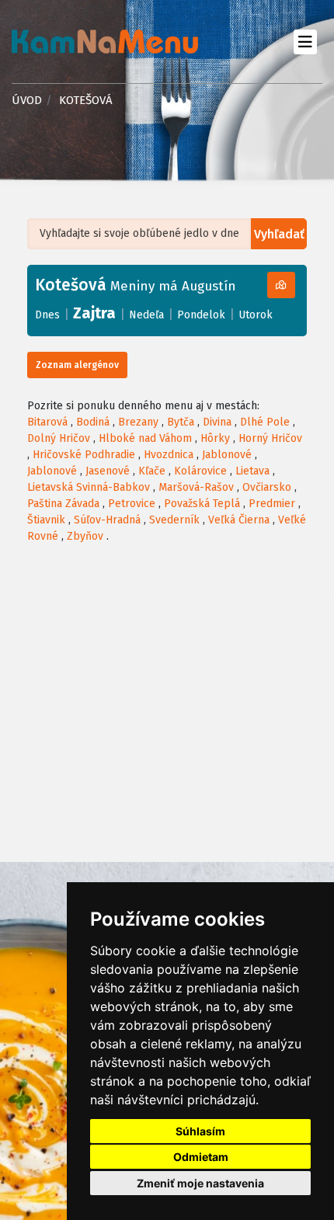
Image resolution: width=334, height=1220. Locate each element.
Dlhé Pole (265, 422)
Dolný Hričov (58, 438)
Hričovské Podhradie (84, 454)
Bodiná (93, 422)
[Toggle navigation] (304, 41)
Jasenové (107, 471)
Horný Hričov (270, 438)
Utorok (255, 315)
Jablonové (227, 454)
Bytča (180, 422)
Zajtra (94, 313)
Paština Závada (63, 503)
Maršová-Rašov (196, 487)
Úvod (27, 100)
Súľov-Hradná (107, 520)
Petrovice (131, 503)
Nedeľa (146, 315)
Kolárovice (200, 471)
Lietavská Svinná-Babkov (88, 487)
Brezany (138, 422)
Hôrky (215, 438)
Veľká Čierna (239, 520)
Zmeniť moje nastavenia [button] (200, 1183)
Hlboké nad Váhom (145, 438)
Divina (217, 422)
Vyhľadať (279, 234)
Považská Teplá (202, 503)
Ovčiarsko (266, 487)
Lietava (252, 471)
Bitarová (47, 422)
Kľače (151, 471)
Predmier (272, 503)
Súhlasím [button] (200, 1131)
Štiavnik (46, 520)
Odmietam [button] (200, 1156)
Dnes (47, 315)
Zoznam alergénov (77, 365)
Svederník (174, 520)
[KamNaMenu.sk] (105, 41)
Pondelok (201, 315)
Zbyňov (85, 536)
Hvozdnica (168, 454)
